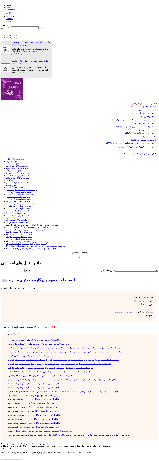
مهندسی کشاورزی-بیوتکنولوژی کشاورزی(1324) (134, 146)
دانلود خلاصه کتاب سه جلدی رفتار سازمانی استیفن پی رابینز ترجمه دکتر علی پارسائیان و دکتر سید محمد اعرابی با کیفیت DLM (59, 364)
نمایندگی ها (10, 180)
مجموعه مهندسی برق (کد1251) (18, 192)
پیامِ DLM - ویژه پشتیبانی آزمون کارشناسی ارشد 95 (27, 241)
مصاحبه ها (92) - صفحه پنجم (17, 173)
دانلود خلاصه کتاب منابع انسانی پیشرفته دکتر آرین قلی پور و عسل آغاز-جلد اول (40, 375)
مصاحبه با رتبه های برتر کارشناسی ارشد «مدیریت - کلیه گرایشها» (33, 225)
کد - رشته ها (11, 185)
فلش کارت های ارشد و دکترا (143, 103)
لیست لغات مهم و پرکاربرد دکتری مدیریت (40, 280)
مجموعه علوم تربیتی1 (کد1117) (18, 208)
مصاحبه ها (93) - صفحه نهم (17, 218)
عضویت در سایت (13, 37)
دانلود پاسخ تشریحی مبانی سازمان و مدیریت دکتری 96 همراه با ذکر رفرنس (38, 344)
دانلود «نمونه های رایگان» (16, 159)
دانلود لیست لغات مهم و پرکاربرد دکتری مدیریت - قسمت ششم (34, 415)
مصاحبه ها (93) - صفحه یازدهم (18, 222)
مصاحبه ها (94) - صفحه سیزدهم (19, 234)
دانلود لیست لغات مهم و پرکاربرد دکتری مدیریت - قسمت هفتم (33, 427)
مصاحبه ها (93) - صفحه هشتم (18, 215)
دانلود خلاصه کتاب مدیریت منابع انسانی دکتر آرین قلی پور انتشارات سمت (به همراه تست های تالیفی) (49, 372)
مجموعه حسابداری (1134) (143, 110)
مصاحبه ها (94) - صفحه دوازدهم (19, 232)
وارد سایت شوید (130, 312)
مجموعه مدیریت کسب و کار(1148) (139, 133)
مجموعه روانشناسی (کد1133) (18, 197)
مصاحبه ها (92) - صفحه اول (17, 164)
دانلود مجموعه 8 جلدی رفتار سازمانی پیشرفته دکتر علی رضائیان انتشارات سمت (40, 431)
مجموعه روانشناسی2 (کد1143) (18, 199)
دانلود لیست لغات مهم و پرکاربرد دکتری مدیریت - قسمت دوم (33, 407)
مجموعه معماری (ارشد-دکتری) (18, 206)
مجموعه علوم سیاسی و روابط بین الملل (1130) (134, 126)
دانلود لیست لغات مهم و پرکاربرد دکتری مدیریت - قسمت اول (33, 395)
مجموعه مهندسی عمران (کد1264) (20, 211)
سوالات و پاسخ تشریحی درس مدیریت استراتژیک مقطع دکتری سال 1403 (35, 246)
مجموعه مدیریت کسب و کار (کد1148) (21, 190)
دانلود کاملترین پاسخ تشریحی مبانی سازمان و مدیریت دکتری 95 (34, 387)
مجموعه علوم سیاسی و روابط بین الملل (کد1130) (26, 230)
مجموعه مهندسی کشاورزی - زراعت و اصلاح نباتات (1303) (130, 143)
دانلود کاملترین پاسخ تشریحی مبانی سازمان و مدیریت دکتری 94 (34, 383)
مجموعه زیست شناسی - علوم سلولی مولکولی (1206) (132, 120)
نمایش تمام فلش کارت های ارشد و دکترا (140, 154)
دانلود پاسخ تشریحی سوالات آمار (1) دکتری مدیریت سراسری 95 (34, 340)
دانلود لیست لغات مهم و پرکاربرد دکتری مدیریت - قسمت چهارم (34, 403)
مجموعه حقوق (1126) (145, 113)
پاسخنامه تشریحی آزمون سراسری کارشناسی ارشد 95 (28, 227)
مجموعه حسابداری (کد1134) (17, 182)
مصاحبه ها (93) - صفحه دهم (17, 220)
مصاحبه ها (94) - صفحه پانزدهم (18, 201)
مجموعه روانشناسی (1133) (143, 116)
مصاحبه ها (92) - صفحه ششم (18, 175)
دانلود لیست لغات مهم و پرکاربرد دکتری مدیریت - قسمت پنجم (33, 399)
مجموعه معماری (149, 136)
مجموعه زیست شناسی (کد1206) (19, 194)
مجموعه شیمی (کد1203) (16, 213)
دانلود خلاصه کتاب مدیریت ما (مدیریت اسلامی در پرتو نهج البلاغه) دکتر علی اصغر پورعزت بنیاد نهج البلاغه (50, 368)
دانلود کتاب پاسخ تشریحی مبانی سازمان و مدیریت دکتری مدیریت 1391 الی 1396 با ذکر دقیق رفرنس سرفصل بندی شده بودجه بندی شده (63, 391)
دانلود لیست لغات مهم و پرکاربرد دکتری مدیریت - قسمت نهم (33, 419)
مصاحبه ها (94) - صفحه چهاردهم (19, 237)
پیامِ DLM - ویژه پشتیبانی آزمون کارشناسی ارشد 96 (27, 244)
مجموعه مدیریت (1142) (144, 130)
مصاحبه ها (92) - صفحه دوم (17, 166)
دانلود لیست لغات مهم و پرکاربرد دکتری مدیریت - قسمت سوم (33, 411)
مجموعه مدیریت (13, 161)
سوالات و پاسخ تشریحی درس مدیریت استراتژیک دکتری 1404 (31, 248)
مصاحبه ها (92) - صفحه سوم (17, 168)
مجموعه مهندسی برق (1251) (142, 140)
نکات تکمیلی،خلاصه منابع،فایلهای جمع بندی (18, 327)
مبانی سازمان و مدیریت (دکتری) (143, 106)
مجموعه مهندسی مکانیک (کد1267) (20, 204)
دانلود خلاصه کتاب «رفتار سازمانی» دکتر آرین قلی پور (29, 356)
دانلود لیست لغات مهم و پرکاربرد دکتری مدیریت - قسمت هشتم (34, 423)
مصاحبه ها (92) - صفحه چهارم (18, 171)
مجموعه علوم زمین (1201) (143, 123)
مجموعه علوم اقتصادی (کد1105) (19, 239)
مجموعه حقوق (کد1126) (16, 187)
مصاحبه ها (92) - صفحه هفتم (17, 178)
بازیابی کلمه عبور (13, 35)
